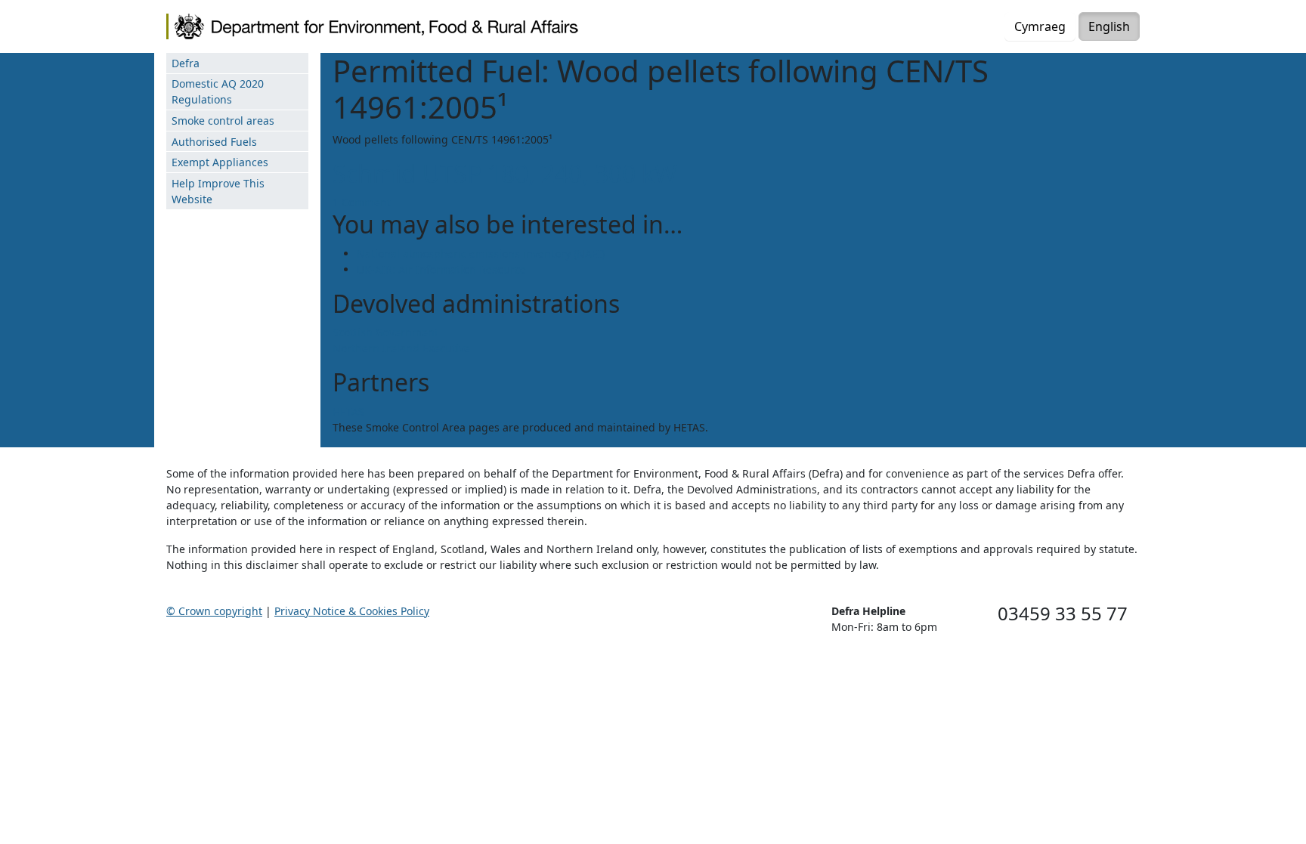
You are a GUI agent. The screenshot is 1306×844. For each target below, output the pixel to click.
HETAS (348, 411)
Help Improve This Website (218, 191)
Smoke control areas (223, 120)
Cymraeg (1040, 26)
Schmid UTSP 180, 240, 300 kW (505, 173)
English (1109, 26)
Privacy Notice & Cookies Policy (351, 611)
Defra (186, 63)
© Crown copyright (214, 611)
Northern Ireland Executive (401, 348)
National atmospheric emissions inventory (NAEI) (481, 253)
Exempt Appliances (220, 162)
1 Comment (362, 202)
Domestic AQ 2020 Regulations (218, 91)
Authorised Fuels (214, 141)
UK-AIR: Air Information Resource (441, 269)
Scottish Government (385, 332)
